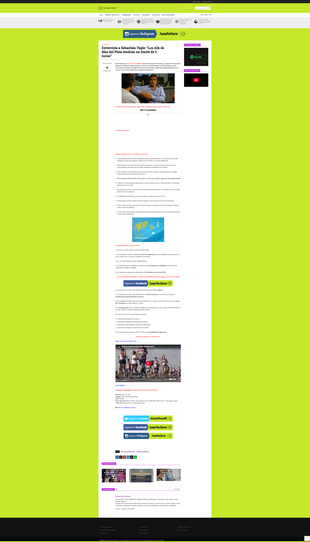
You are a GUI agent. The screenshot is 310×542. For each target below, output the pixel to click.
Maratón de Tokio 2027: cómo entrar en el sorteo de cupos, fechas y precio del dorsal (128, 21)
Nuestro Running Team (108, 530)
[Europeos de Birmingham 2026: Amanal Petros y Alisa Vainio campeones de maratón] (196, 22)
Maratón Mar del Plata (142, 451)
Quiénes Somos (197, 1)
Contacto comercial (207, 1)
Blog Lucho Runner (168, 15)
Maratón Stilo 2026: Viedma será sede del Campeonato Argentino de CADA (185, 21)
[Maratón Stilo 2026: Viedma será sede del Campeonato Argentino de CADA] (177, 21)
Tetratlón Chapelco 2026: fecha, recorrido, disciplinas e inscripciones (166, 21)
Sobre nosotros (182, 530)
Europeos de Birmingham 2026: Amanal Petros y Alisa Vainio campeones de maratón (204, 22)
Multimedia (145, 15)
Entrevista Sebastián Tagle (128, 451)
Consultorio (143, 527)
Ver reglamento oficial (128, 407)
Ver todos (177, 489)
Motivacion (156, 15)
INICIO (101, 15)
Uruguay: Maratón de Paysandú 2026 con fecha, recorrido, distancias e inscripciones (109, 21)
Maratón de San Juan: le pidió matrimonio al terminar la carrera (114, 474)
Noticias (136, 15)
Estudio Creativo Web (158, 540)
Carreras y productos (112, 15)
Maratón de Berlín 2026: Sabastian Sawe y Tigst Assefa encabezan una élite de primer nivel (147, 21)
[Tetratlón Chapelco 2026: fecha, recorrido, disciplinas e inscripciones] (157, 21)
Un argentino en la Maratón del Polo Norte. (141, 474)
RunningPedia (126, 15)
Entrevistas (105, 44)
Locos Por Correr (107, 63)
